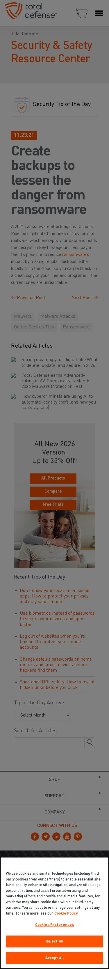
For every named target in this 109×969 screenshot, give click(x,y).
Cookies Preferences (54, 925)
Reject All (54, 941)
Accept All (54, 958)
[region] (54, 913)
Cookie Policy (66, 913)
